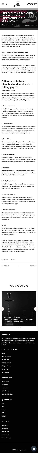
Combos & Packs (5, 369)
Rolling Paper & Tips (6, 356)
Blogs (3, 406)
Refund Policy (5, 428)
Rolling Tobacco (5, 391)
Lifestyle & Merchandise (7, 366)
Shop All (3, 353)
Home (3, 403)
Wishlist (3, 413)
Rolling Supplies (5, 381)
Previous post (7, 265)
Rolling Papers (5, 385)
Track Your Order (5, 435)
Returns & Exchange (6, 438)
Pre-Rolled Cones (5, 359)
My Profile (4, 416)
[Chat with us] (19, 448)
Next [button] (36, 309)
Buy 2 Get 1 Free (5, 372)
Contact (3, 410)
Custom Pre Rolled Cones (7, 394)
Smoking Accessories (6, 363)
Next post (32, 265)
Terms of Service (5, 432)
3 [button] (20, 327)
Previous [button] (2, 309)
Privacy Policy (5, 425)
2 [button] (18, 327)
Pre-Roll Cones (5, 388)
